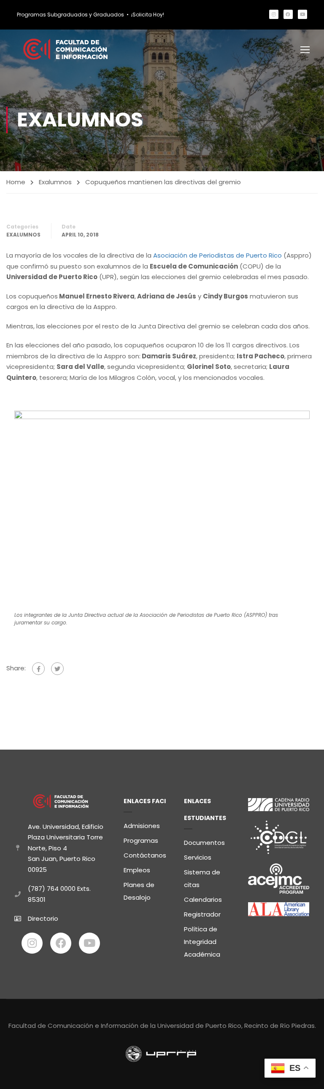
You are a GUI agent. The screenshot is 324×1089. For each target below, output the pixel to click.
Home (15, 181)
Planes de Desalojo (139, 891)
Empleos (137, 870)
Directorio (43, 918)
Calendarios (203, 899)
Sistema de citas (202, 878)
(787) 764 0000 (52, 888)
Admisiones (142, 825)
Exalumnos (55, 181)
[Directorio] (18, 919)
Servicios (197, 857)
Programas (141, 840)
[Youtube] (302, 14)
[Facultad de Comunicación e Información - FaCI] (65, 49)
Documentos (204, 842)
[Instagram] (273, 14)
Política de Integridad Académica (202, 942)
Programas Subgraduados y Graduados (70, 14)
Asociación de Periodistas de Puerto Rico (217, 255)
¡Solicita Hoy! (147, 14)
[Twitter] (57, 668)
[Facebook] (288, 14)
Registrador (202, 914)
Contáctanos (145, 855)
